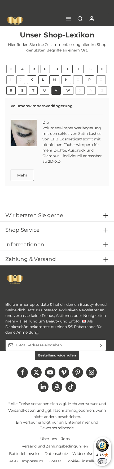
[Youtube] (50, 372)
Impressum (32, 461)
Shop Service (22, 230)
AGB (13, 461)
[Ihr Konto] (91, 18)
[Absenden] (101, 345)
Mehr (22, 175)
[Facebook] (22, 372)
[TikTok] (70, 386)
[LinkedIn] (43, 386)
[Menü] (68, 18)
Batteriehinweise (24, 453)
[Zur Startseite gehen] (15, 21)
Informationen (24, 244)
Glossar (54, 461)
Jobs (65, 438)
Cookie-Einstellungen (85, 461)
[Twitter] (36, 372)
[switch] (102, 461)
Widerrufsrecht (86, 453)
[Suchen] (80, 18)
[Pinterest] (77, 372)
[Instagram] (91, 372)
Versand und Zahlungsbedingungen (55, 446)
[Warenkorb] (103, 18)
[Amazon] (57, 386)
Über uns (48, 438)
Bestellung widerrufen (57, 355)
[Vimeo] (64, 372)
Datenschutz (56, 453)
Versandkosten (22, 410)
